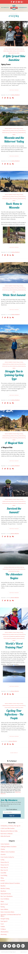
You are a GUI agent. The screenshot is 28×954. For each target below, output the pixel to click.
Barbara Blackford (15, 95)
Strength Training (5, 918)
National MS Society (6, 893)
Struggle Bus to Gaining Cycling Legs (14, 375)
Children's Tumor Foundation (8, 852)
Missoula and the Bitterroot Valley (14, 139)
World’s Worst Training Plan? (14, 645)
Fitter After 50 (22, 130)
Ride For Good (4, 904)
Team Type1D (4, 921)
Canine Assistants (5, 844)
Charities (3, 849)
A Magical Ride (14, 443)
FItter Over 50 (5, 132)
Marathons (3, 891)
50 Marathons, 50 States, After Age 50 (10, 825)
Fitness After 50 (12, 49)
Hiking (2, 878)
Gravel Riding (12, 51)
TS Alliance (3, 929)
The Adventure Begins (14, 576)
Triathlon (3, 926)
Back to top (23, 952)
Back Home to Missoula (14, 205)
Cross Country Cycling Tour (12, 128)
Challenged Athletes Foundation (8, 846)
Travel (18, 53)
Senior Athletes (12, 53)
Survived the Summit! (14, 510)
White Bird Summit (14, 295)
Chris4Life (3, 854)
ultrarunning (3, 934)
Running (14, 638)
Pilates (2, 901)
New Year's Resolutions (7, 896)
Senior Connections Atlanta (7, 912)
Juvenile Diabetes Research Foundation (10, 883)
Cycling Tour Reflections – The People (14, 714)
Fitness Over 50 (20, 49)
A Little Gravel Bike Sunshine (14, 58)
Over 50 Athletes (20, 51)
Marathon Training (20, 636)
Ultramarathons (4, 931)
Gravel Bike (6, 51)
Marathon (12, 636)
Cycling (6, 49)
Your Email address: (11, 809)
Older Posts (13, 752)
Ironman (3, 880)
